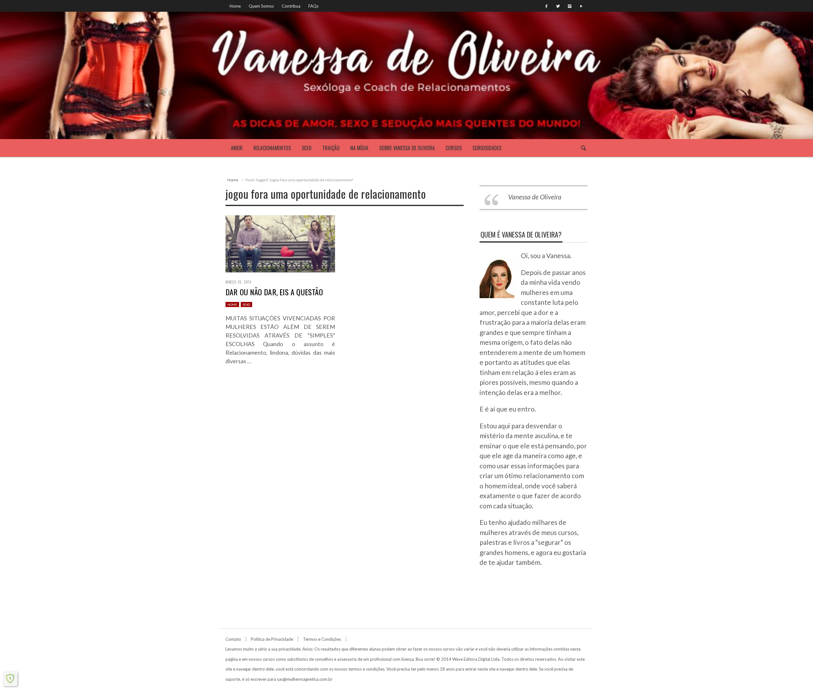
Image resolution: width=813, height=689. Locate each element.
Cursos (454, 148)
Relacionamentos (272, 148)
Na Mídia (359, 148)
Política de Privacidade (272, 639)
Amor (237, 148)
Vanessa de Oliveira (534, 197)
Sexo (307, 148)
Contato (233, 639)
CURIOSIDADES (487, 148)
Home (235, 6)
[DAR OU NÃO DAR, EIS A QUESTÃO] (280, 243)
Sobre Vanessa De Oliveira (407, 148)
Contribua (291, 6)
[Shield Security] (10, 678)
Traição (330, 148)
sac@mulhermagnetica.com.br (305, 679)
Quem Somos (261, 6)
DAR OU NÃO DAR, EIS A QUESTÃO (274, 292)
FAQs (313, 6)
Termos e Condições (322, 639)
